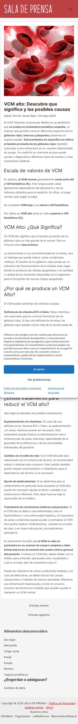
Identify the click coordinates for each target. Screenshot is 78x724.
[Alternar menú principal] (70, 9)
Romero (8, 668)
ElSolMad (6, 716)
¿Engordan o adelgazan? (25, 679)
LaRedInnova (41, 716)
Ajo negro (10, 639)
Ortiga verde (11, 651)
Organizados (22, 716)
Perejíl (7, 657)
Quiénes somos (34, 707)
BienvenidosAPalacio (64, 716)
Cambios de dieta (14, 687)
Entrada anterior (39, 605)
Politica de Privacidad (62, 703)
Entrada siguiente (39, 614)
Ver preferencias (39, 379)
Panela (8, 663)
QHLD (49, 707)
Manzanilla (10, 645)
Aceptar (39, 369)
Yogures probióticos (16, 674)
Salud (7, 115)
